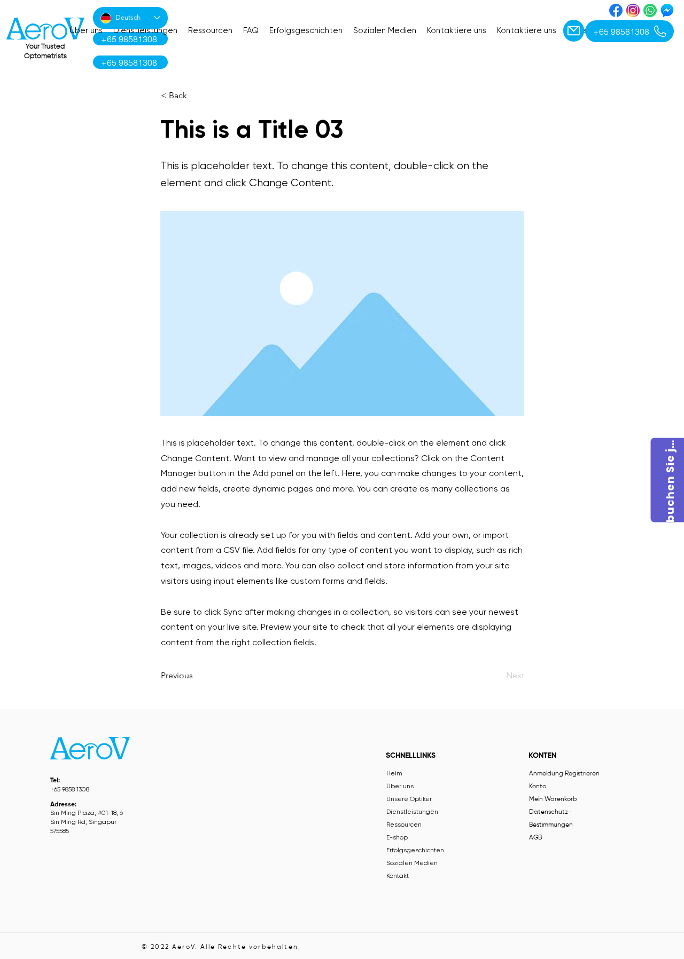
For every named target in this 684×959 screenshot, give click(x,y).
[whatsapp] (650, 10)
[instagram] (633, 10)
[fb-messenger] (667, 10)
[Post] (573, 31)
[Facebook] (616, 10)
